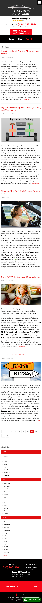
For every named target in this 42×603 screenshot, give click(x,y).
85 (7, 436)
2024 (4, 518)
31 (19, 431)
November (7, 486)
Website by (16, 600)
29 (11, 431)
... (7, 431)
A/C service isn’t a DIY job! (13, 355)
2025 (4, 479)
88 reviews (25, 20)
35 (36, 431)
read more (27, 99)
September (7, 492)
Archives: (5, 447)
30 (15, 431)
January (6, 475)
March (6, 470)
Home (11, 39)
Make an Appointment (24, 32)
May (5, 464)
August (6, 456)
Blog (20, 39)
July (5, 459)
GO (35, 586)
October (6, 489)
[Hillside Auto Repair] (21, 10)
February (6, 472)
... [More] (4, 555)
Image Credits (23, 595)
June (5, 461)
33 (28, 431)
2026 (4, 452)
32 (24, 431)
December (7, 483)
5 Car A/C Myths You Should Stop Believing (20, 277)
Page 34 (30, 39)
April (5, 467)
